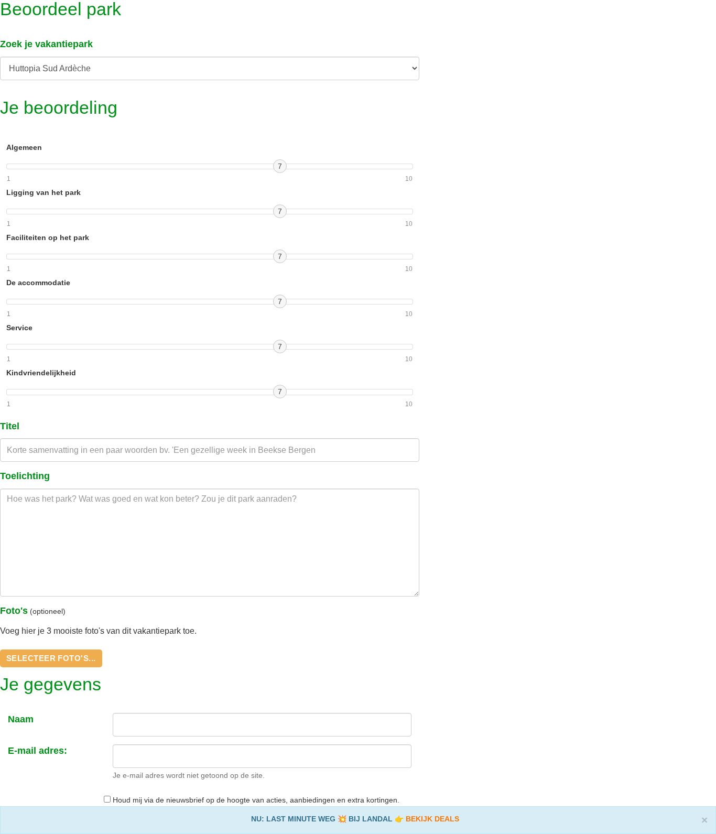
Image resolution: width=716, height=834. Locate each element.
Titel (9, 426)
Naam (21, 719)
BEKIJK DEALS (432, 819)
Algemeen (24, 147)
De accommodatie (38, 282)
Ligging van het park (43, 192)
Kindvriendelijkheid (41, 373)
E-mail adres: (37, 750)
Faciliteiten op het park (47, 237)
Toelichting (25, 476)
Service (19, 327)
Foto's (14, 610)
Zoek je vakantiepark (46, 44)
